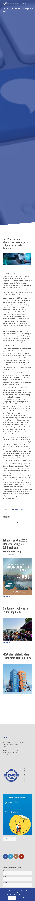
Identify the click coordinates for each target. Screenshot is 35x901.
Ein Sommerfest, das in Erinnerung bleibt (15, 610)
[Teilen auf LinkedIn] (17, 522)
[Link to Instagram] (29, 522)
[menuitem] (25, 3)
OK (12, 897)
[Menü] (29, 3)
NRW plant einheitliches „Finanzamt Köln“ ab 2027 (17, 656)
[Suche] (25, 3)
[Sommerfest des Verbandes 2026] (17, 629)
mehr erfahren (22, 897)
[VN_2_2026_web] (17, 814)
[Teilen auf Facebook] (6, 522)
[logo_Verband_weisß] (14, 3)
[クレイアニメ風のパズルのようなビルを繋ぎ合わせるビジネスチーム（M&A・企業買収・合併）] (17, 679)
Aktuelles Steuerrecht (19, 509)
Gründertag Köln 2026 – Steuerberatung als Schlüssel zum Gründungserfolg (16, 545)
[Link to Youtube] (21, 856)
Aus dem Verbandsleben (8, 554)
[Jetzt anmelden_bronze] (17, 576)
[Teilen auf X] (11, 522)
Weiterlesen (6, 596)
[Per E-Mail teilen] (23, 522)
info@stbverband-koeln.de (15, 755)
